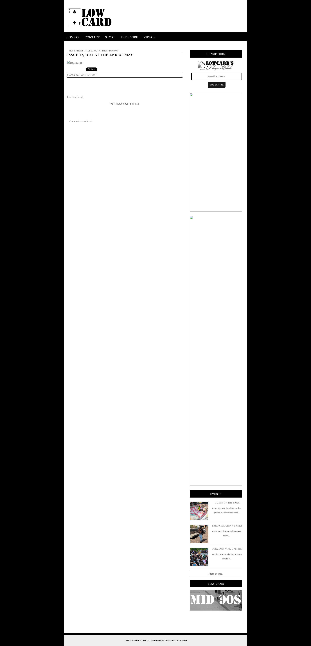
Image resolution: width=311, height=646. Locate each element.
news (80, 50)
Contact (92, 37)
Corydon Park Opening (227, 549)
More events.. (216, 573)
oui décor (69, 43)
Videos (149, 37)
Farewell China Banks (227, 526)
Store (110, 37)
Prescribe (129, 37)
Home (72, 50)
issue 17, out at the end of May (100, 55)
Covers (72, 37)
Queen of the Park (227, 503)
